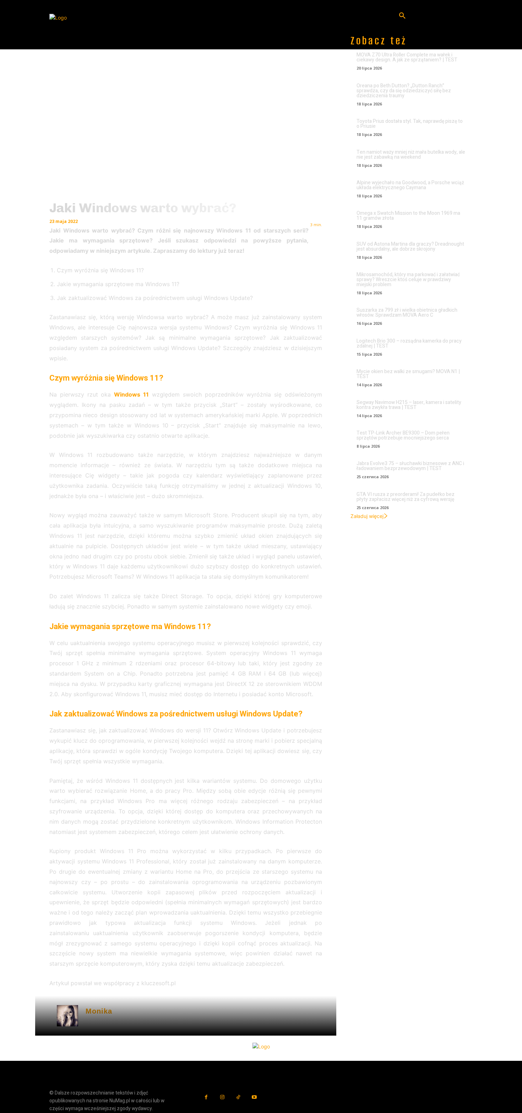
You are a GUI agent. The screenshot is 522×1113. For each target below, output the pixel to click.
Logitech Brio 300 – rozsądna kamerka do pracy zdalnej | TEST (409, 343)
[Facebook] (206, 1097)
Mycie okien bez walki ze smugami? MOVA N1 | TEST (408, 374)
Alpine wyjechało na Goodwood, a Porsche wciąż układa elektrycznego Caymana (410, 185)
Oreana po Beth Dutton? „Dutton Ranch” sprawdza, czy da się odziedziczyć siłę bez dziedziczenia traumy (404, 90)
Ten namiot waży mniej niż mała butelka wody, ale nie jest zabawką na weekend (411, 154)
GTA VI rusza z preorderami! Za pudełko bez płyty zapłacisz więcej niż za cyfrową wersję (406, 497)
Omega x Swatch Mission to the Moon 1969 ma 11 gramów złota (408, 215)
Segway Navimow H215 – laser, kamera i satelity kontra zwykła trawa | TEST (409, 405)
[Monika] (67, 1015)
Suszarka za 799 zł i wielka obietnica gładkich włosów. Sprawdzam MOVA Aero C (407, 312)
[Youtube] (254, 1097)
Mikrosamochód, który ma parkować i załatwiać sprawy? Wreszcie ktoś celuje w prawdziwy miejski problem (408, 279)
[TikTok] (238, 1097)
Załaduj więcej (367, 516)
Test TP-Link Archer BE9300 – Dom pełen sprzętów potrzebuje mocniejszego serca (403, 435)
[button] (402, 15)
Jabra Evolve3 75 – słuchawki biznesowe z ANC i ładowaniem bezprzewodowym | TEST (410, 466)
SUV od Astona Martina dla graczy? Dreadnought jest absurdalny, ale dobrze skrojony (410, 246)
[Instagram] (222, 1097)
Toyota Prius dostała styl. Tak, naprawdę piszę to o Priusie (410, 124)
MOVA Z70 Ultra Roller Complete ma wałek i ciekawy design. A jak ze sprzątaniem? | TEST (407, 57)
